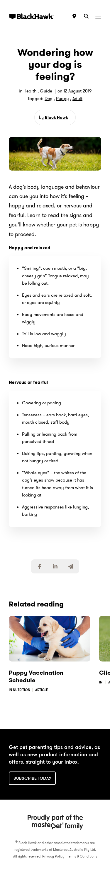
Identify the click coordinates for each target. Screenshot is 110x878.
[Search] (86, 16)
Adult (77, 98)
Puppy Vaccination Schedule (36, 676)
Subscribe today (32, 778)
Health (29, 91)
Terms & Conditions (82, 856)
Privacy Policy (53, 856)
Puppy (62, 98)
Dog (49, 98)
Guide (46, 91)
